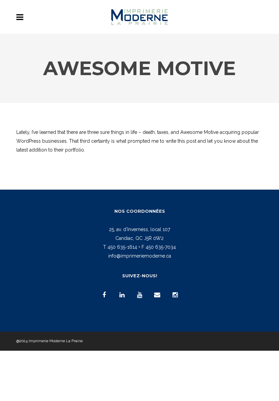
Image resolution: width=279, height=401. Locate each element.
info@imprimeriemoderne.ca (139, 256)
